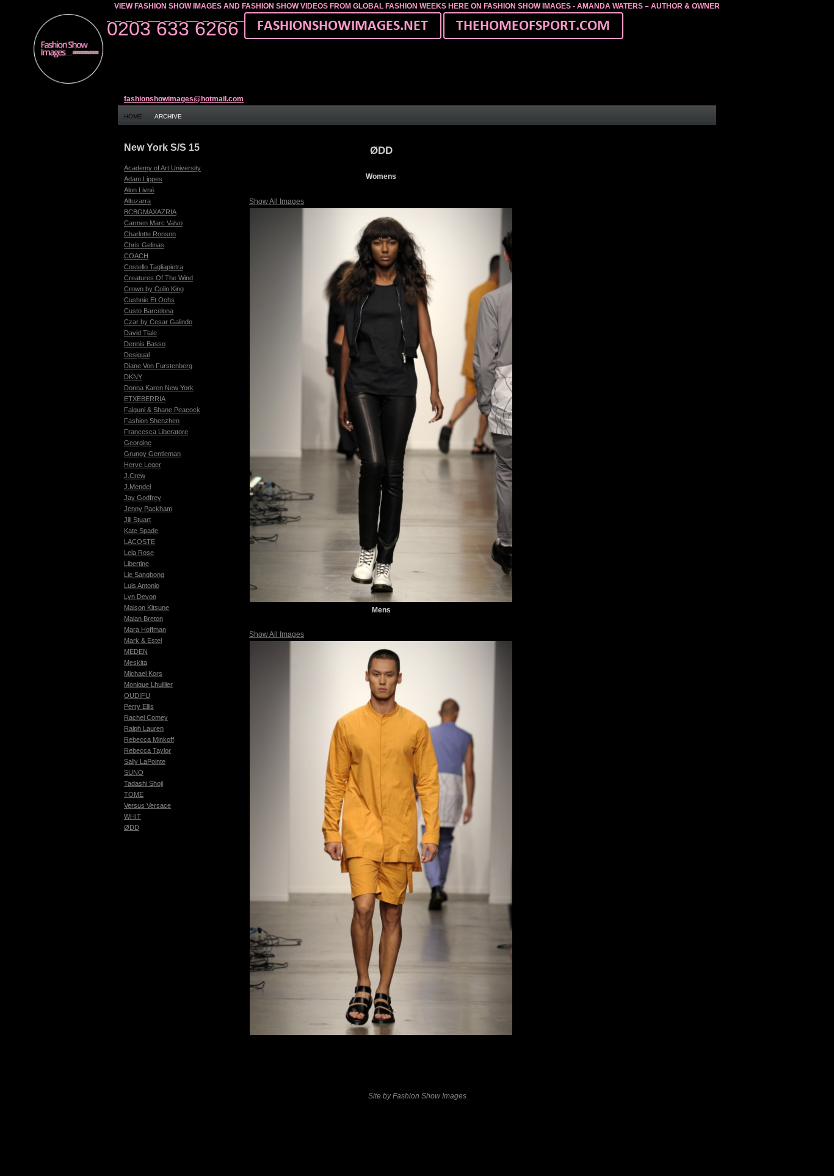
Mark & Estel (143, 640)
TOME (133, 794)
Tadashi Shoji (143, 783)
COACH (136, 256)
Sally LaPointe (144, 761)
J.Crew (134, 475)
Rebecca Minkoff (149, 739)
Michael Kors (143, 673)
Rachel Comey (146, 717)
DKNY (133, 376)
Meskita (135, 662)
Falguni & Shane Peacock (162, 409)
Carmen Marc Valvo (153, 223)
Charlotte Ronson (150, 234)
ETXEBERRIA (144, 398)
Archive (168, 116)
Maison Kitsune (146, 607)
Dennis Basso (144, 343)
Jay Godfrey (142, 497)
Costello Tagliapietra (153, 266)
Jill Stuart (137, 519)
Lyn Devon (140, 596)
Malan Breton (143, 618)
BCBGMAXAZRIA (150, 212)
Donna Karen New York (159, 387)
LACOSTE (139, 541)
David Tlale (140, 332)
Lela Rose (139, 552)
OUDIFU (137, 695)
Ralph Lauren (144, 728)
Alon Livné (139, 190)
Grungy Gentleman (152, 453)
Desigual (137, 354)
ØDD (131, 827)
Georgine (137, 442)
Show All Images (276, 201)
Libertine (136, 563)
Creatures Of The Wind (158, 277)
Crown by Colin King (154, 288)
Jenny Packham (148, 508)
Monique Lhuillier (148, 684)
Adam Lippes (143, 179)
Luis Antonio (141, 585)
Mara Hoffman (145, 629)
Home (133, 116)
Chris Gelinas (144, 245)
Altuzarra (137, 201)
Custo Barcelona (148, 310)
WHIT (132, 816)
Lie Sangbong (144, 574)
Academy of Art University (162, 168)
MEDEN (136, 651)
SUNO (133, 772)
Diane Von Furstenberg (158, 365)
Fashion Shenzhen (151, 420)
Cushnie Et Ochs (149, 299)
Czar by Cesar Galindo (158, 321)
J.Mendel (137, 486)
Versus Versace (147, 805)
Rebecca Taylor (147, 750)
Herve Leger (142, 464)
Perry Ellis (139, 706)
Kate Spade (141, 530)
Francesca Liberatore (156, 431)
